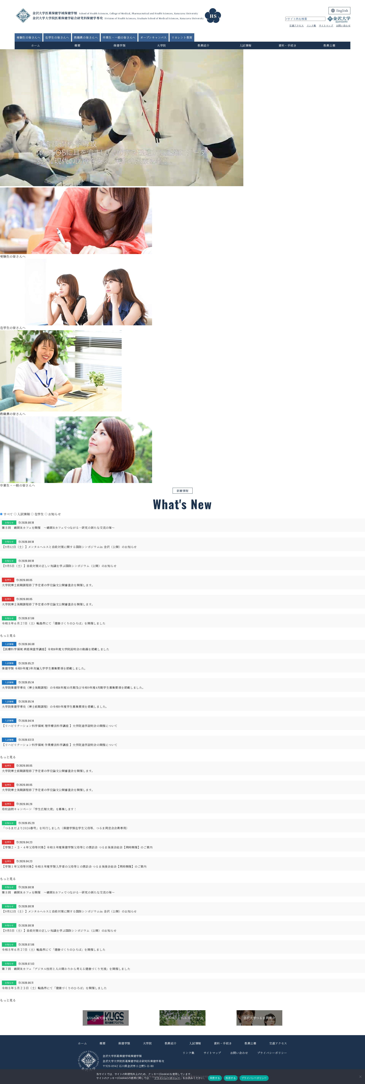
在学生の (57, 37)
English (342, 10)
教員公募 (329, 45)
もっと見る (8, 635)
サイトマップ (326, 25)
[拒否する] (360, 1076)
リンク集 (311, 25)
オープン (153, 37)
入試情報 (246, 45)
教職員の (86, 37)
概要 (78, 45)
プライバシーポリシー (167, 1077)
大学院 (161, 45)
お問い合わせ (343, 25)
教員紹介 (203, 45)
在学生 (39, 514)
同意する (215, 1077)
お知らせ (54, 514)
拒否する (231, 1077)
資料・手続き (288, 45)
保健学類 (119, 45)
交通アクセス (296, 25)
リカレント (181, 37)
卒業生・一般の (119, 37)
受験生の (28, 37)
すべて (8, 514)
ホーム (35, 45)
